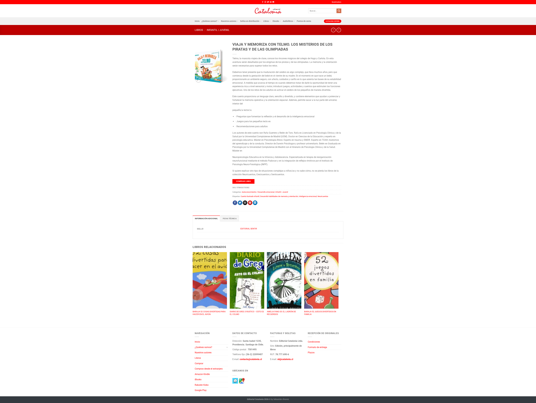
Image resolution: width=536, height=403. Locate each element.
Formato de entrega (317, 347)
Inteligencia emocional (308, 196)
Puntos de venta (304, 21)
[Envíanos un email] (270, 2)
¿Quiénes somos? (209, 21)
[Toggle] (227, 347)
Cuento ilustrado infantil (250, 196)
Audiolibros (288, 21)
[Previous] (193, 286)
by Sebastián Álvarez (280, 399)
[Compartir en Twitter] (240, 202)
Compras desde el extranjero (209, 368)
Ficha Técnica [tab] (230, 218)
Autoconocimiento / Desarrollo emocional (258, 192)
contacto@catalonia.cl (251, 359)
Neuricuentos (323, 196)
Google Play (201, 390)
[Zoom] (198, 79)
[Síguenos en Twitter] (268, 2)
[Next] (338, 286)
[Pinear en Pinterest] (250, 202)
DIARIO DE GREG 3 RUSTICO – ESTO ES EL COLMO (247, 312)
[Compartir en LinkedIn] (255, 202)
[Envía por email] (245, 202)
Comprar (199, 363)
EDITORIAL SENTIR (248, 229)
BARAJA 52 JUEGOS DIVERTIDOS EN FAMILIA (320, 312)
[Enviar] (339, 11)
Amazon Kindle (202, 374)
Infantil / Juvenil (218, 29)
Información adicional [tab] (206, 218)
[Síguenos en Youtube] (273, 2)
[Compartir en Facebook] (235, 202)
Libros (266, 21)
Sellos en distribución (249, 21)
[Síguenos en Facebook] (263, 2)
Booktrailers (336, 2)
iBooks (198, 379)
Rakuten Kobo (202, 385)
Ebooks (276, 21)
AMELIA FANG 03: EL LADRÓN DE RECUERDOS (281, 312)
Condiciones (314, 341)
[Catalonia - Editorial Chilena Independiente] (268, 11)
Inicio (197, 21)
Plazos (311, 352)
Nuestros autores (228, 21)
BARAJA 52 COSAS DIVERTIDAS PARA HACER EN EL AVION (209, 312)
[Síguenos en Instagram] (265, 2)
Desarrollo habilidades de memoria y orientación (279, 196)
